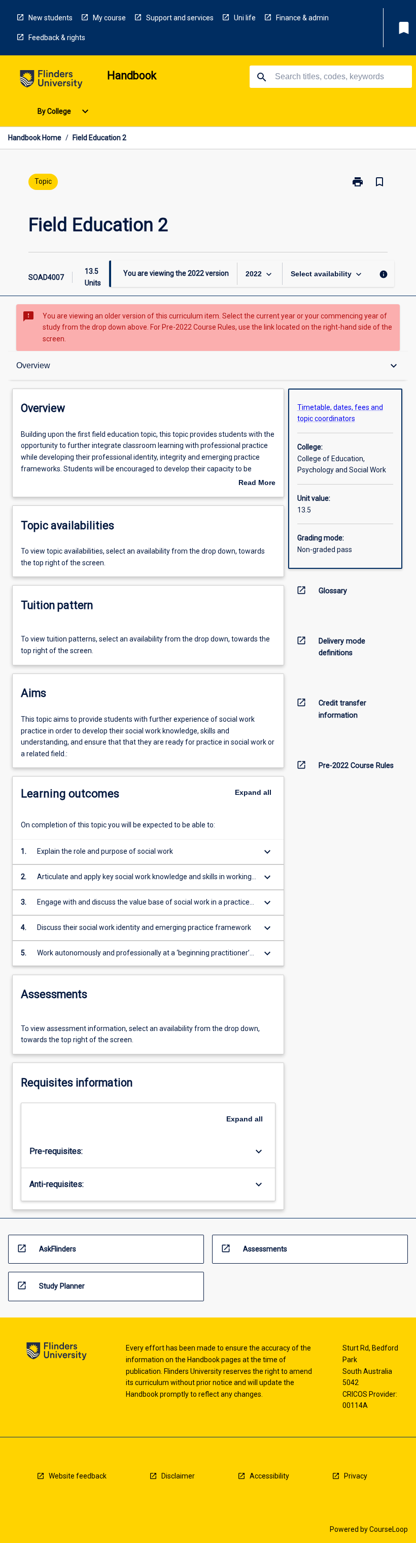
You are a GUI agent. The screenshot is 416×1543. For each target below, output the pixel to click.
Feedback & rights (56, 38)
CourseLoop (388, 1529)
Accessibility (269, 1476)
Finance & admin (302, 18)
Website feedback (78, 1476)
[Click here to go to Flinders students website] (51, 81)
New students (50, 18)
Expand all (253, 792)
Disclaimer (178, 1476)
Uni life (245, 18)
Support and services (180, 18)
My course (109, 18)
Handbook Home (34, 138)
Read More (256, 483)
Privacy (355, 1476)
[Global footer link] (56, 1352)
